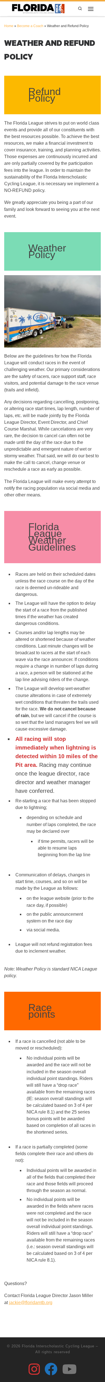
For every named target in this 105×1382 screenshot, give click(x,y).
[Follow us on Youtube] (69, 1369)
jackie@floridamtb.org (30, 1302)
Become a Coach (30, 26)
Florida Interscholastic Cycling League (58, 1346)
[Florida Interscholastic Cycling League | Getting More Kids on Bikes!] (38, 8)
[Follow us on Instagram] (34, 1369)
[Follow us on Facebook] (51, 1369)
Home (8, 26)
